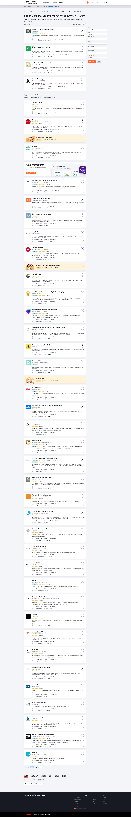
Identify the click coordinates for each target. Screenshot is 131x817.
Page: (36, 767)
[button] (98, 2)
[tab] (26, 776)
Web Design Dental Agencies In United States (48, 11)
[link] (55, 2)
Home (25, 11)
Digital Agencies (32, 11)
